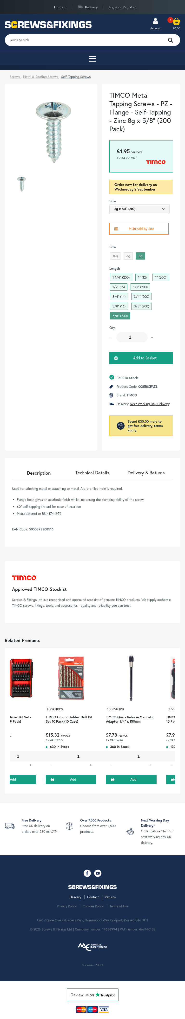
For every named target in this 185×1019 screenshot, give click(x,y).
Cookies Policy (93, 906)
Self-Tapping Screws (76, 77)
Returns (110, 897)
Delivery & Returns (146, 473)
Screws (15, 77)
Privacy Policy (67, 906)
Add (73, 779)
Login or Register (122, 7)
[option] (71, 721)
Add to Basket (145, 358)
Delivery (91, 7)
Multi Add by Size (141, 229)
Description (39, 473)
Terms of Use (119, 906)
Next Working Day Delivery (149, 404)
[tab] (39, 472)
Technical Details (92, 473)
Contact (60, 7)
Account (155, 28)
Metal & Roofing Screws (41, 77)
